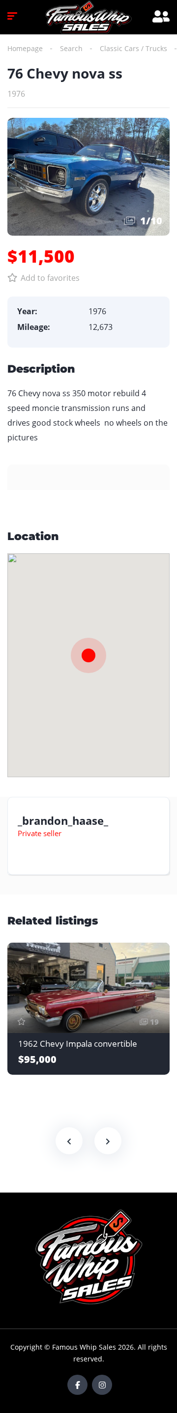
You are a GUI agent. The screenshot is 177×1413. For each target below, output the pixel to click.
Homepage (25, 48)
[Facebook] (77, 1385)
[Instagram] (102, 1385)
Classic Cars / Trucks (133, 48)
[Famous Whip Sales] (88, 17)
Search (71, 48)
